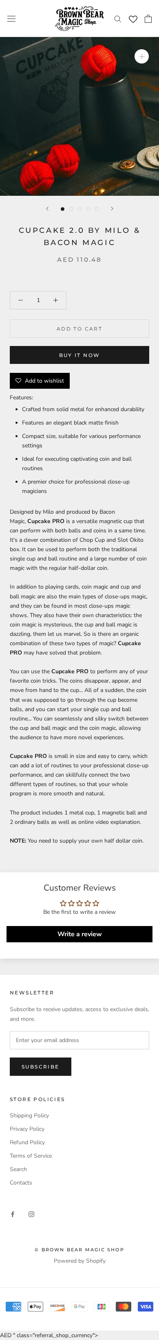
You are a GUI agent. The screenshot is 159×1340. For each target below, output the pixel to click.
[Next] (112, 208)
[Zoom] (142, 56)
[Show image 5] (97, 209)
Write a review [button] (79, 934)
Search (18, 1169)
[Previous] (47, 208)
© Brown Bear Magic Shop (79, 1249)
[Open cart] (148, 19)
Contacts (21, 1183)
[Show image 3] (80, 209)
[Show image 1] (62, 209)
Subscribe (41, 1067)
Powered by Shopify (80, 1261)
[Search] (117, 18)
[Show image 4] (88, 209)
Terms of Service (31, 1156)
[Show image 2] (71, 209)
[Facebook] (12, 1213)
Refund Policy (27, 1142)
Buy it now (79, 355)
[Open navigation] (11, 18)
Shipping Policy (29, 1115)
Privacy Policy (27, 1129)
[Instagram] (31, 1213)
